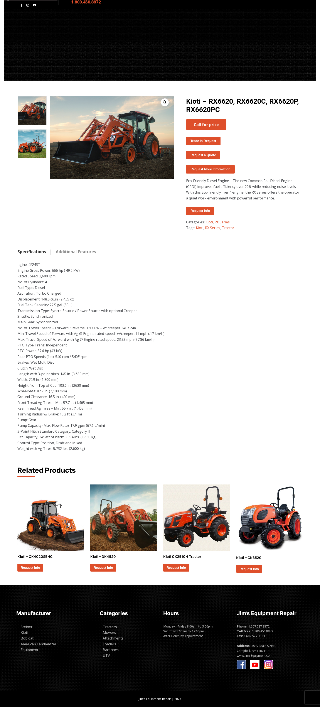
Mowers (109, 632)
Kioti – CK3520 (248, 557)
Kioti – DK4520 (103, 556)
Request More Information (210, 169)
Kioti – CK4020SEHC (35, 556)
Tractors (110, 626)
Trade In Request (203, 141)
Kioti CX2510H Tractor (182, 556)
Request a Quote (203, 155)
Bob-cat (27, 638)
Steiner (26, 626)
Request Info (200, 211)
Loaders (109, 644)
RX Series (222, 222)
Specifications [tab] (31, 252)
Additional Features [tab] (76, 252)
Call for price (206, 124)
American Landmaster (38, 644)
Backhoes (111, 649)
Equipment (29, 649)
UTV (106, 655)
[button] (165, 102)
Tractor (228, 227)
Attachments (113, 638)
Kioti (209, 222)
